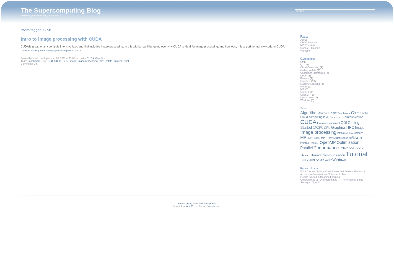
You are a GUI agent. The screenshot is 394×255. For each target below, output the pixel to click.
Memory (358, 132)
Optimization (307, 97)
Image (73, 61)
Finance (304, 78)
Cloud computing (311, 117)
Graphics (100, 58)
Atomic (323, 113)
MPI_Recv (327, 138)
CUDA (90, 58)
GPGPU (318, 127)
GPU (65, 61)
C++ (44, 61)
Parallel (306, 148)
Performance (326, 147)
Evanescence (214, 206)
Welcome (305, 50)
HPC (350, 127)
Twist (126, 61)
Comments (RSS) (206, 203)
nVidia (353, 137)
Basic (332, 113)
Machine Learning (310, 83)
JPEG (349, 132)
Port (101, 61)
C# (301, 61)
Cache (364, 113)
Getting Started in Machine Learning (320, 177)
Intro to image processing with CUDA (61, 39)
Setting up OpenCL (310, 182)
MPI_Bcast (314, 138)
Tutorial (118, 61)
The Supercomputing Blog (61, 10)
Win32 (328, 160)
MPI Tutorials (307, 45)
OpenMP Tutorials (310, 48)
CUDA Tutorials (308, 42)
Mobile (303, 86)
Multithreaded (340, 138)
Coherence (336, 117)
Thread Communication (327, 155)
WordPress (191, 206)
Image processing (88, 61)
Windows (305, 100)
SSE (352, 148)
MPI (302, 89)
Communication (353, 117)
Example (322, 123)
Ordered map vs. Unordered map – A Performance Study (331, 179)
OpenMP (305, 94)
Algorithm (309, 112)
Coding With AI (308, 70)
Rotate (108, 61)
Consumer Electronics (312, 72)
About (303, 39)
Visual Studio (315, 160)
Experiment (333, 123)
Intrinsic (341, 132)
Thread (304, 155)
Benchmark (34, 61)
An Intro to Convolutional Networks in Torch (324, 174)
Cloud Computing (309, 67)
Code (326, 117)
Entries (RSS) (185, 203)
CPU (50, 61)
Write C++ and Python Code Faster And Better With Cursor (332, 171)
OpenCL (305, 92)
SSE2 (359, 148)
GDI (344, 123)
